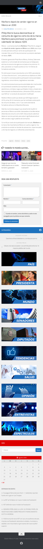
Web (5, 206)
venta (28, 141)
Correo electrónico (28, 199)
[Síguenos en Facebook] (40, 230)
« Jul (3, 482)
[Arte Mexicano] (19, 360)
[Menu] (40, 2)
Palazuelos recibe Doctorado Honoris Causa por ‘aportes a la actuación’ (30, 165)
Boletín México (9, 29)
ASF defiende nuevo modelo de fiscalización (16, 505)
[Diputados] (19, 341)
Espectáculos (6, 16)
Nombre (6, 199)
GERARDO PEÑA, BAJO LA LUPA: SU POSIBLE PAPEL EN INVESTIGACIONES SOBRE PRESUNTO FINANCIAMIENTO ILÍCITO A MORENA (20, 511)
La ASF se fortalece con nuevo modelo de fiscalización (19, 500)
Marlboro (17, 141)
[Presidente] (19, 284)
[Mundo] (19, 303)
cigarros (11, 141)
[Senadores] (19, 322)
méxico (23, 141)
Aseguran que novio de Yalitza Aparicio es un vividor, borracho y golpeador (10, 165)
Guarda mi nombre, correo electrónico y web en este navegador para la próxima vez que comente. (20, 215)
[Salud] (19, 378)
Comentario (7, 185)
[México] (19, 266)
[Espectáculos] (19, 435)
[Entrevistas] (19, 416)
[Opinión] (19, 397)
